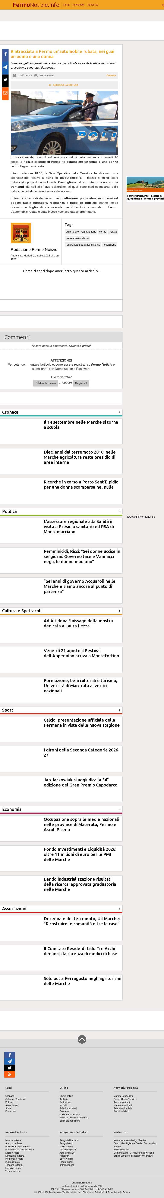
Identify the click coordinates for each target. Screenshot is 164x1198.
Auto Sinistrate (67, 1152)
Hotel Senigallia (121, 1149)
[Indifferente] (56, 284)
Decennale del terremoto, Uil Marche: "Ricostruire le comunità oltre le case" (82, 921)
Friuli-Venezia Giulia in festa (19, 1149)
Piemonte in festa (14, 1158)
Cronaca (111, 75)
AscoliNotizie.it (121, 1111)
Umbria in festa (13, 1168)
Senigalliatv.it (66, 1143)
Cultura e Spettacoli (15, 1099)
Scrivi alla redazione (70, 1120)
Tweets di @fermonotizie (141, 516)
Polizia (113, 231)
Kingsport (64, 1155)
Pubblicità (99, 1192)
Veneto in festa (12, 1171)
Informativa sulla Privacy (118, 1192)
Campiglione (88, 231)
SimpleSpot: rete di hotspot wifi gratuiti (133, 1155)
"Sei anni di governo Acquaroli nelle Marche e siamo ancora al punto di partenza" (80, 586)
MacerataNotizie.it (123, 1105)
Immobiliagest (67, 1165)
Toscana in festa (13, 1165)
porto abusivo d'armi (77, 238)
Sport (8, 1108)
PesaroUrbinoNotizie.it (125, 1099)
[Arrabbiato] (10, 284)
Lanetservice (55, 1192)
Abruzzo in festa (13, 1143)
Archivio (64, 1099)
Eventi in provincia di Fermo (74, 1117)
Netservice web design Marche (130, 1140)
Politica (9, 1102)
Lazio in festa (12, 1152)
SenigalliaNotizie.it (69, 1140)
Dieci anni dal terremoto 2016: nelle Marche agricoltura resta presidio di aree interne (80, 457)
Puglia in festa (12, 1162)
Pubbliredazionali (68, 1108)
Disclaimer (88, 1192)
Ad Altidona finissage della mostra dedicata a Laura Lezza (78, 623)
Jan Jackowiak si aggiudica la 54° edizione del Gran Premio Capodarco (80, 782)
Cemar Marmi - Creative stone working (134, 1152)
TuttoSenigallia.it (68, 1149)
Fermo (102, 231)
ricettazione (109, 244)
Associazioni (11, 1105)
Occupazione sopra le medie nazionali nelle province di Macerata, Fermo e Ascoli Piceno (81, 824)
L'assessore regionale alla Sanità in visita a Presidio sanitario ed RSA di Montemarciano (79, 526)
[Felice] (79, 284)
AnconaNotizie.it (122, 1102)
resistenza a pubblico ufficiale (83, 244)
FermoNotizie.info (123, 1108)
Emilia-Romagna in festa (17, 1146)
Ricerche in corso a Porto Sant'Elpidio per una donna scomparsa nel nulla (81, 484)
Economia (10, 1111)
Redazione (65, 1102)
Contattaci (65, 1111)
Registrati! (81, 383)
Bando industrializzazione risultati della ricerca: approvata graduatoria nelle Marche (80, 884)
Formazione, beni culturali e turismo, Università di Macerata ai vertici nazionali (80, 685)
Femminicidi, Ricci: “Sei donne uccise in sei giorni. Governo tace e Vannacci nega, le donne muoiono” (82, 556)
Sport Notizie (66, 1158)
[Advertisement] (145, 109)
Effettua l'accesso (46, 383)
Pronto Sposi (66, 1162)
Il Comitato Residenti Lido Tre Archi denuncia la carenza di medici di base (80, 951)
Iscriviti (63, 1105)
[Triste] (33, 284)
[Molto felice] (102, 284)
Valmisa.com (66, 1146)
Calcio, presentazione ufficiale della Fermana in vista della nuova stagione (82, 723)
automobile (72, 231)
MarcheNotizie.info (123, 1096)
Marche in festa (13, 1140)
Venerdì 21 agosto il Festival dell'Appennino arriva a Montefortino (81, 653)
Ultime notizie (66, 1096)
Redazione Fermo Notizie (34, 249)
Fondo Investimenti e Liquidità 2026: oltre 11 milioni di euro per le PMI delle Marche (80, 854)
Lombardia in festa (14, 1155)
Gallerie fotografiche (70, 1114)
